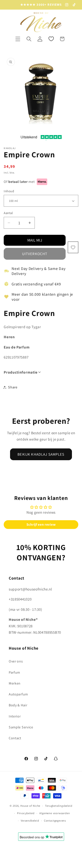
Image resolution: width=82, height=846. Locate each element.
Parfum (14, 672)
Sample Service (21, 727)
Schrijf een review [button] (41, 524)
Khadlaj (10, 148)
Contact (15, 738)
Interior (15, 716)
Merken (15, 683)
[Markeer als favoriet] (73, 247)
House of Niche (30, 806)
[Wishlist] (51, 39)
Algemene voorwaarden (54, 813)
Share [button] (12, 387)
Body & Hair (18, 705)
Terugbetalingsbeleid (58, 806)
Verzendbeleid (30, 820)
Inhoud (9, 191)
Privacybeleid (26, 813)
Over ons (16, 661)
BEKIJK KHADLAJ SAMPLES (40, 454)
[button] (17, 39)
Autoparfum (18, 694)
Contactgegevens (55, 820)
